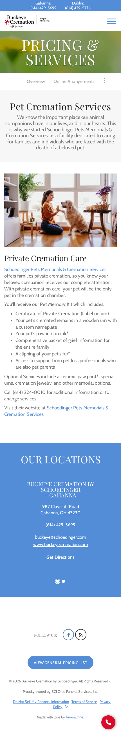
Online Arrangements (74, 81)
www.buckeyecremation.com (60, 544)
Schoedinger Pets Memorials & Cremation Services (55, 269)
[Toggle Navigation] (104, 80)
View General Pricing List (60, 662)
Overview (36, 81)
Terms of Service (84, 701)
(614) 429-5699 (43, 7)
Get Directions (60, 557)
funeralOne (74, 717)
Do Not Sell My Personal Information (41, 702)
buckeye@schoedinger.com (60, 537)
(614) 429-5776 (78, 7)
